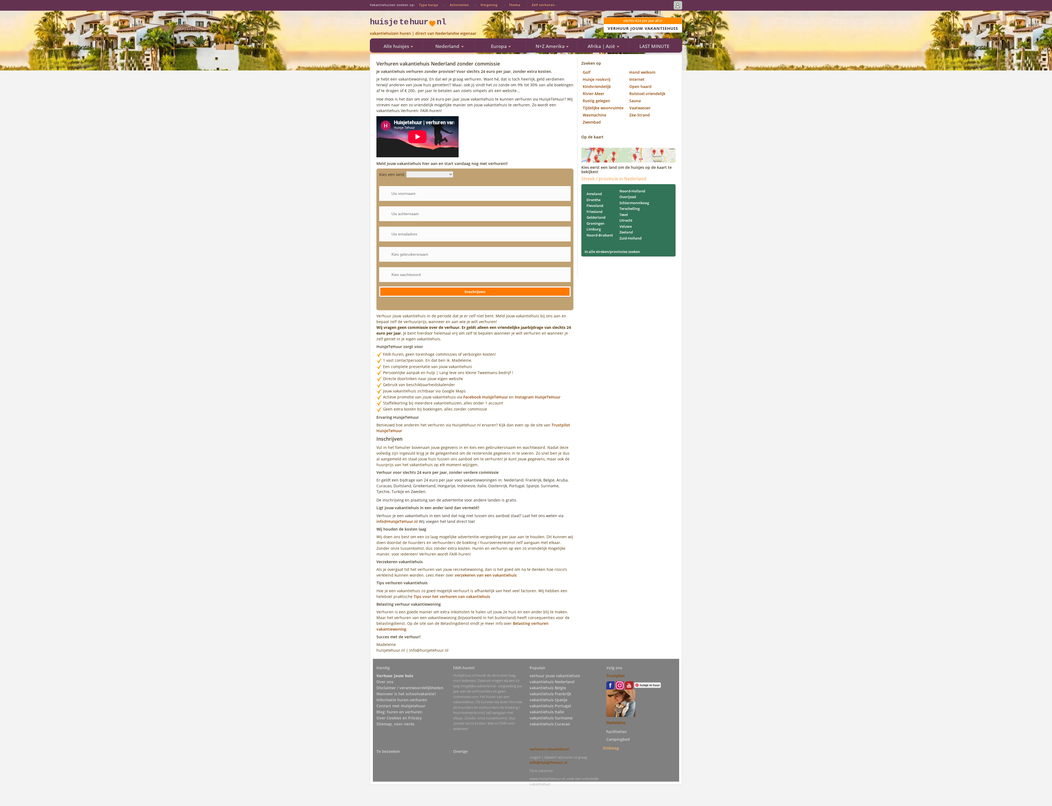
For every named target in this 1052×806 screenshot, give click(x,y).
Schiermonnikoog (634, 202)
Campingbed (618, 739)
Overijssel (627, 196)
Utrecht (625, 220)
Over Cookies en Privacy (399, 717)
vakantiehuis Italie (547, 711)
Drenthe (594, 199)
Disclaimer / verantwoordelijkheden (409, 687)
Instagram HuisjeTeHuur (538, 397)
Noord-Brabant (600, 235)
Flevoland (595, 205)
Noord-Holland (632, 191)
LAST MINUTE (654, 46)
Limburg (594, 229)
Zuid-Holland (630, 238)
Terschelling (629, 208)
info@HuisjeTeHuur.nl (397, 521)
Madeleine (616, 722)
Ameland (594, 193)
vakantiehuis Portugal (550, 705)
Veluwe (625, 226)
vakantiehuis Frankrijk (550, 693)
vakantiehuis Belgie (548, 687)
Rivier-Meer (593, 93)
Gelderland (596, 217)
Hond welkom (642, 72)
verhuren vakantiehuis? (550, 749)
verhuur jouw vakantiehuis (555, 675)
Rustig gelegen (596, 100)
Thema (514, 5)
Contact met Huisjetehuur (400, 705)
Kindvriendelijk (597, 86)
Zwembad (592, 122)
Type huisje (428, 5)
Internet (637, 79)
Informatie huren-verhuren (401, 699)
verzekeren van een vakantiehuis (486, 575)
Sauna (635, 100)
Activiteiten (459, 5)
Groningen (595, 223)
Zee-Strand (639, 115)
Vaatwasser (640, 107)
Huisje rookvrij (596, 79)
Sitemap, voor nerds (395, 724)
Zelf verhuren (543, 5)
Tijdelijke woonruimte (603, 107)
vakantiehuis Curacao (550, 724)
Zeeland (626, 232)
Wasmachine (594, 115)
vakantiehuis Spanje (548, 699)
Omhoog (611, 748)
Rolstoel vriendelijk (647, 93)
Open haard (640, 86)
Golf (586, 72)
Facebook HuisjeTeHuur (485, 397)
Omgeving (489, 5)
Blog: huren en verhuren (399, 711)
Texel (623, 214)
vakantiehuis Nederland (552, 681)
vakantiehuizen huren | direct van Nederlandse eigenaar (423, 33)
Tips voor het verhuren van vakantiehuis (452, 596)
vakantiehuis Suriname (551, 717)
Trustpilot (615, 675)
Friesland (594, 211)
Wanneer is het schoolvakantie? (406, 693)
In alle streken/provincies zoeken (612, 251)
